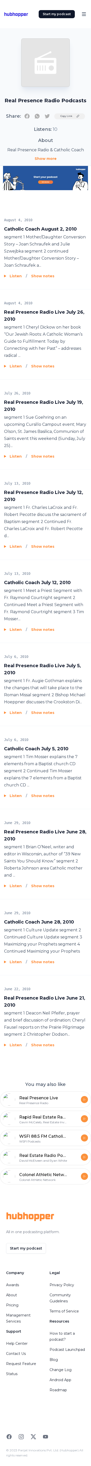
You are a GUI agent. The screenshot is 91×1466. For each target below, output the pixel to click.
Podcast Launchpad (67, 1349)
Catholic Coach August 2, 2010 (40, 229)
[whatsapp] (37, 116)
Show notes (42, 276)
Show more (46, 158)
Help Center (17, 1343)
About (11, 1295)
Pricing (12, 1305)
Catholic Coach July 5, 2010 (36, 749)
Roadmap (58, 1390)
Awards (12, 1285)
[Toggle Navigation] (84, 14)
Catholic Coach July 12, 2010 (37, 582)
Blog (54, 1359)
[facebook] (27, 116)
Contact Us (16, 1353)
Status (11, 1374)
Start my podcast (57, 14)
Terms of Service (64, 1311)
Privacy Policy (62, 1285)
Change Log (61, 1370)
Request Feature (21, 1363)
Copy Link (66, 116)
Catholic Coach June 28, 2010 (39, 922)
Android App (60, 1380)
